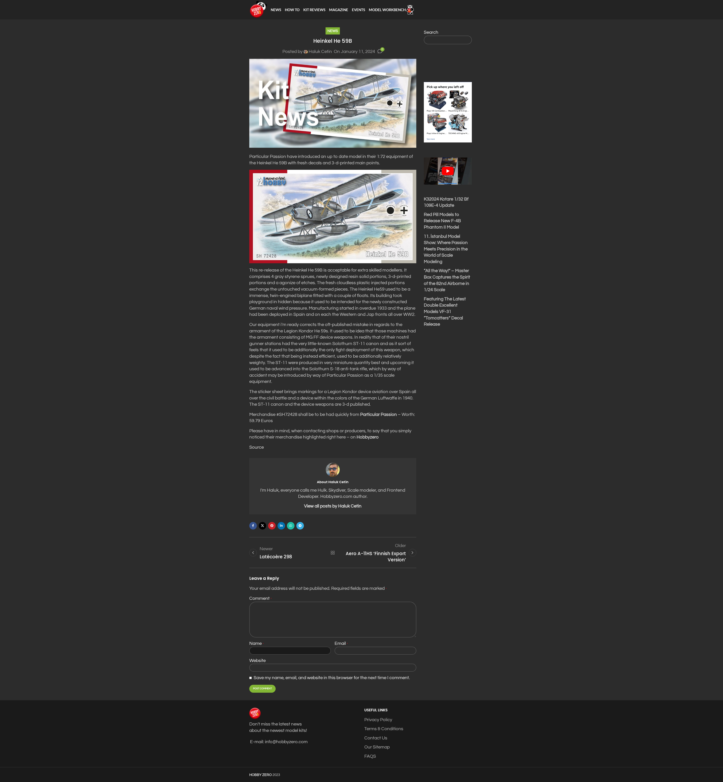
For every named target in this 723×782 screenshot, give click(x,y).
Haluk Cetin (320, 51)
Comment (260, 598)
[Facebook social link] (253, 525)
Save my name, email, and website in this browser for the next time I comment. (332, 677)
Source (256, 447)
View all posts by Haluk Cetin (333, 506)
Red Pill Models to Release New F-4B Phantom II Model (442, 221)
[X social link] (262, 525)
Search (431, 32)
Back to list (332, 552)
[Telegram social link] (300, 525)
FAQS (370, 756)
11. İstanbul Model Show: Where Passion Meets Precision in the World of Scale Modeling (446, 249)
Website (257, 660)
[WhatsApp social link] (290, 525)
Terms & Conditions (383, 728)
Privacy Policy (378, 719)
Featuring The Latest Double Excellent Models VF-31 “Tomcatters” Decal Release (445, 312)
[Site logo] (258, 9)
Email (341, 643)
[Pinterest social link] (272, 525)
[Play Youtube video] (448, 171)
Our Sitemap (377, 747)
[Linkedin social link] (281, 525)
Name (256, 643)
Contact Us (375, 738)
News (332, 31)
